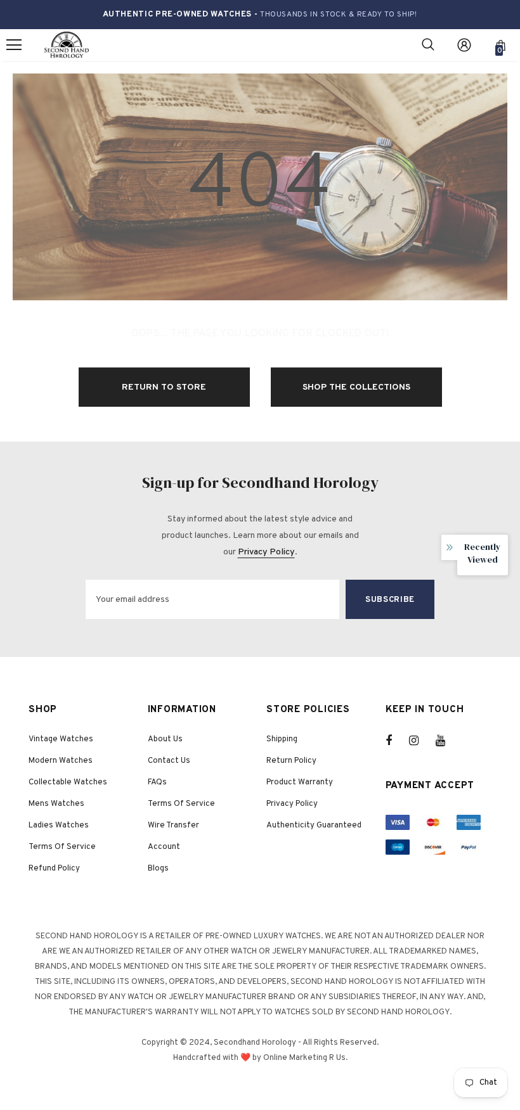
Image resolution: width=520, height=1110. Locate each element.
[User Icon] (464, 45)
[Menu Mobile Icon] (14, 45)
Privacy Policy (266, 552)
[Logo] (66, 45)
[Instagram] (420, 740)
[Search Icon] (428, 45)
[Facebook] (397, 740)
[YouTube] (447, 740)
